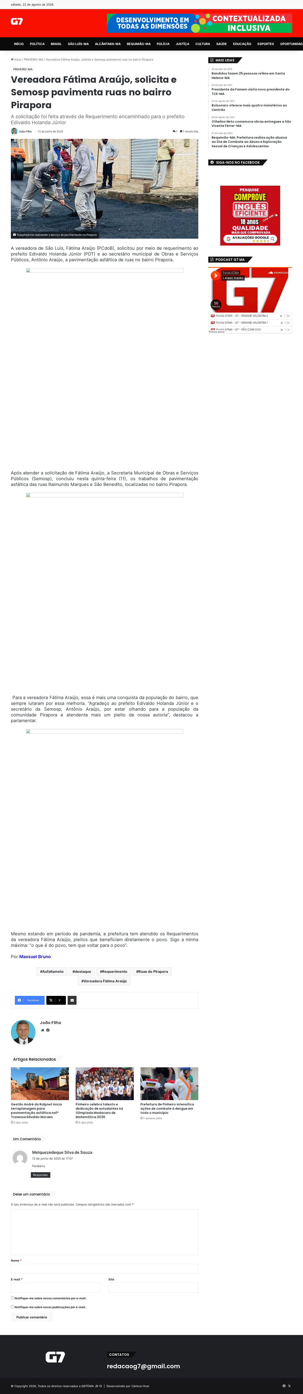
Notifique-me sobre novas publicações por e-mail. (50, 1307)
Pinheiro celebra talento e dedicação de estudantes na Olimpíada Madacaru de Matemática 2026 (99, 1110)
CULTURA (202, 44)
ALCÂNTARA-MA (108, 44)
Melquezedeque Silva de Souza (62, 1152)
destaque (83, 971)
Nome (16, 1260)
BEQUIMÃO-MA (139, 44)
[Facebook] (48, 1030)
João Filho (25, 131)
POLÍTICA (37, 44)
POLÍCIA (163, 44)
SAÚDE (221, 44)
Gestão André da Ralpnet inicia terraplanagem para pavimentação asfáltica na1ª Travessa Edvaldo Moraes (36, 1110)
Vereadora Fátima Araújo (105, 981)
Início (18, 59)
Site (111, 1279)
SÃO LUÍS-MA (78, 44)
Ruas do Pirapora (153, 971)
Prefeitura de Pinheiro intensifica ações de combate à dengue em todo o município (167, 1108)
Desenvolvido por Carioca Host (127, 1386)
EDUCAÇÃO (242, 44)
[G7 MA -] (17, 21)
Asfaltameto (53, 971)
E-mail (16, 1279)
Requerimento (114, 971)
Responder (40, 1175)
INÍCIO (19, 44)
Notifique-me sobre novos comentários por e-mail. (51, 1298)
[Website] (42, 1030)
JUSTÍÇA (182, 44)
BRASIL (56, 44)
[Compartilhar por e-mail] (72, 1000)
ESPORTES (266, 44)
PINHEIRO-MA (33, 59)
